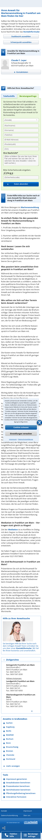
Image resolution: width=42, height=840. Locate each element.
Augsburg (10, 727)
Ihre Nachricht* (10, 153)
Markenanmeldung (30, 207)
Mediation (13, 529)
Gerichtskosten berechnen (18, 789)
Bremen (9, 751)
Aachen (9, 723)
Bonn (8, 743)
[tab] (20, 36)
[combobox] (21, 120)
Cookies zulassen (21, 427)
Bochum (9, 739)
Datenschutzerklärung (25, 439)
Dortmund (10, 759)
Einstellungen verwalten (21, 433)
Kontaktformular (31, 31)
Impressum (13, 439)
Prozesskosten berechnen (18, 786)
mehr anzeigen (13, 766)
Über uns (26, 815)
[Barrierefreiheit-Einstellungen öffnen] (39, 422)
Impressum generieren (16, 779)
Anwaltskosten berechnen (18, 782)
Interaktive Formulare (16, 797)
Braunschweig (12, 747)
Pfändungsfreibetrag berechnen (21, 793)
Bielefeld (10, 735)
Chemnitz (10, 755)
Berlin (8, 731)
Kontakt (4, 811)
